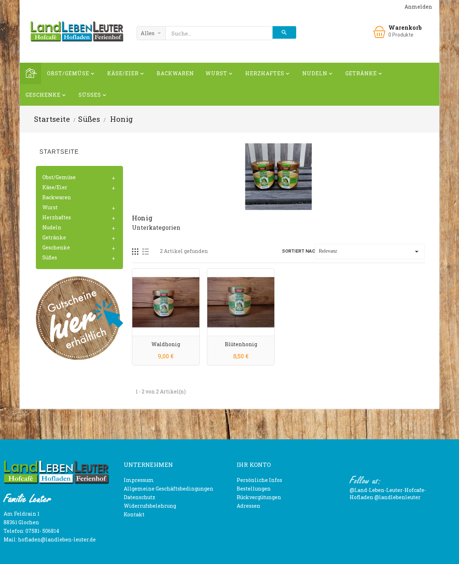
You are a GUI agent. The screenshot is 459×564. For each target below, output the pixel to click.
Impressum (139, 480)
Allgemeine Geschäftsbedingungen (168, 488)
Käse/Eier (126, 73)
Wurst (219, 73)
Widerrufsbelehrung (150, 505)
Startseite (59, 152)
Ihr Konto (254, 464)
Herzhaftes (268, 73)
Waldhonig (165, 344)
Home (30, 73)
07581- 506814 (42, 530)
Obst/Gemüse (71, 73)
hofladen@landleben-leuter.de (57, 539)
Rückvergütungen (259, 497)
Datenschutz (139, 497)
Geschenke (46, 95)
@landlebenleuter (397, 497)
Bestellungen (254, 488)
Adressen (248, 505)
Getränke (364, 73)
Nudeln (318, 73)
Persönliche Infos (259, 480)
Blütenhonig (241, 344)
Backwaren (175, 73)
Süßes (93, 95)
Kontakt (134, 514)
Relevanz (370, 251)
